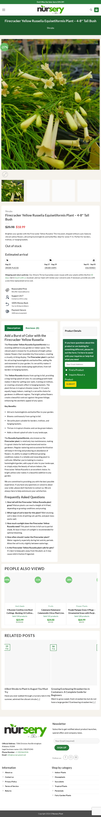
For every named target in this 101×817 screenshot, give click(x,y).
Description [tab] (14, 328)
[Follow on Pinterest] (76, 757)
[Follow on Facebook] (65, 757)
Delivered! (90, 268)
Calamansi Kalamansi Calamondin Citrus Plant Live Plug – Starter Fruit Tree (51, 612)
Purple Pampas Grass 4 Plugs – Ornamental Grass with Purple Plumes (81, 612)
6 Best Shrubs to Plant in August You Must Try (26, 690)
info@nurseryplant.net (16, 755)
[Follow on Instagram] (70, 757)
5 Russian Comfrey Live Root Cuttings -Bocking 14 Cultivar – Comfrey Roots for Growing (20, 612)
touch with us (20, 278)
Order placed (12, 268)
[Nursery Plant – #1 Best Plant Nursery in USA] (50, 10)
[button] (4, 9)
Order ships (50, 268)
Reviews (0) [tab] (32, 328)
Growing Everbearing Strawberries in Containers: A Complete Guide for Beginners (70, 691)
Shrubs (50, 28)
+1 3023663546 (21, 752)
